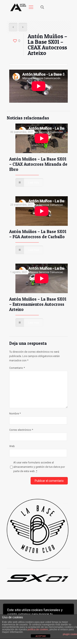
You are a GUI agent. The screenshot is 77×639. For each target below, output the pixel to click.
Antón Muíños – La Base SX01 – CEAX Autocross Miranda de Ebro (38, 164)
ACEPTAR (41, 636)
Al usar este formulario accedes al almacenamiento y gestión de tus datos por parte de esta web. (39, 467)
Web (12, 446)
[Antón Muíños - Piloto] (18, 7)
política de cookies (38, 629)
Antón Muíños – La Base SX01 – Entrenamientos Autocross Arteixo (37, 304)
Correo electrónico (21, 429)
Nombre (15, 413)
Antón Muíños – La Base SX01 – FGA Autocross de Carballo (37, 234)
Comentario (17, 367)
